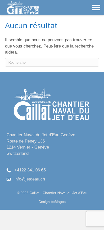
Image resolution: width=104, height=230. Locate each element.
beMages (58, 202)
